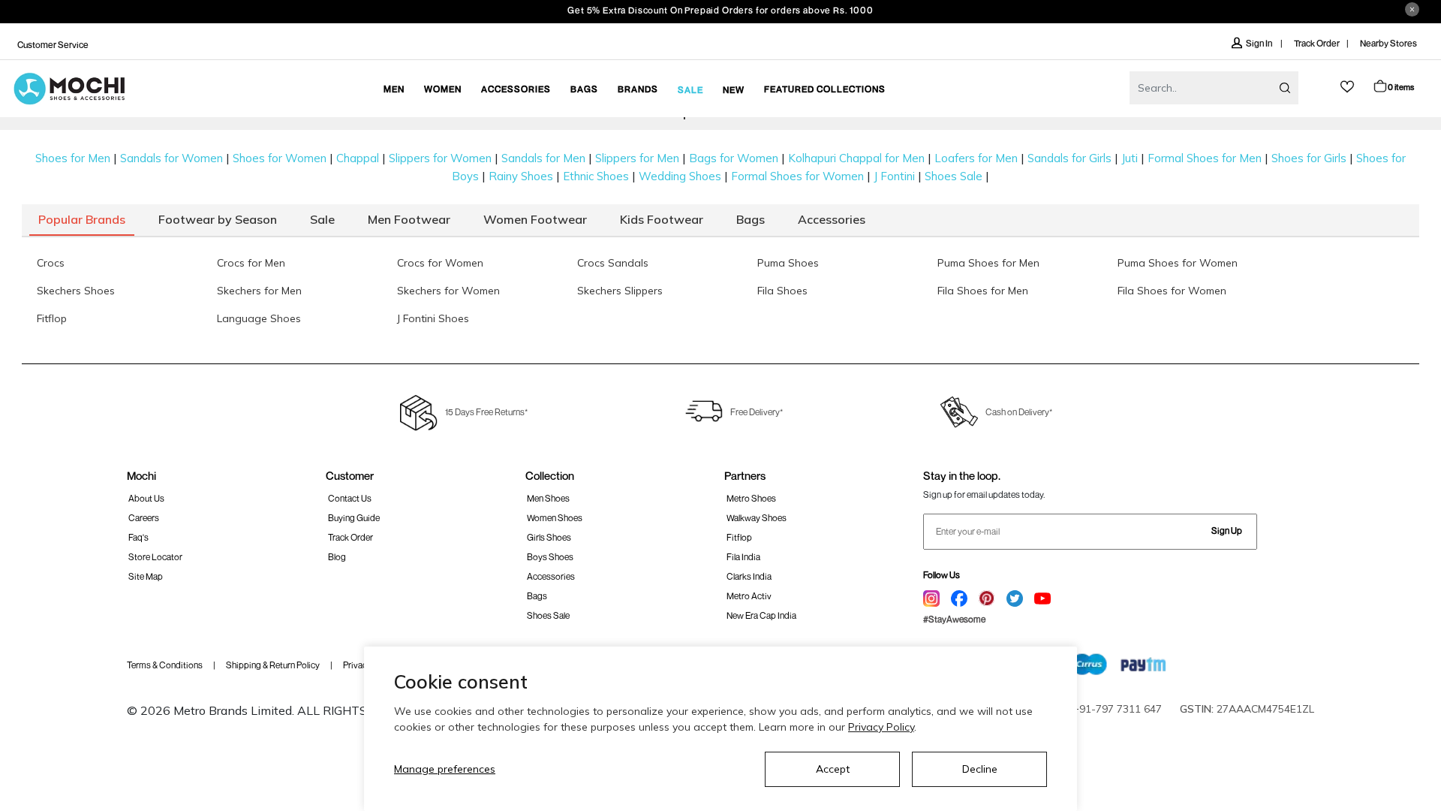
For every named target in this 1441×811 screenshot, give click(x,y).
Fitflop (739, 537)
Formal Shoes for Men (1205, 158)
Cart (1401, 87)
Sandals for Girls (1069, 158)
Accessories (551, 576)
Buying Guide (354, 517)
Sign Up (1226, 530)
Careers (143, 517)
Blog (337, 556)
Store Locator (155, 556)
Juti (1129, 158)
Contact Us (350, 498)
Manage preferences (444, 769)
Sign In (1260, 43)
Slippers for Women (440, 158)
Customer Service (53, 44)
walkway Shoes (757, 517)
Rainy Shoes (521, 176)
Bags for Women (733, 158)
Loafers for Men (976, 158)
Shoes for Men (72, 158)
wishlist (1347, 86)
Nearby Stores (1388, 43)
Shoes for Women (279, 158)
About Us (146, 498)
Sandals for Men (543, 158)
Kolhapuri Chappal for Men (856, 158)
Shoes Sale (953, 176)
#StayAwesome (954, 619)
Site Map (145, 576)
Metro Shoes (751, 498)
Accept (833, 769)
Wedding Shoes (680, 176)
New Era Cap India (761, 615)
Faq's (138, 537)
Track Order (1317, 43)
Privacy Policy (881, 727)
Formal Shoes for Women (797, 176)
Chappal (357, 158)
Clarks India (749, 576)
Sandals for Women (171, 158)
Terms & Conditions (165, 665)
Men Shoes (548, 498)
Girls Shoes (549, 537)
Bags (537, 595)
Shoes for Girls (1308, 158)
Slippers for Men (637, 158)
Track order (350, 537)
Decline (979, 769)
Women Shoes (554, 517)
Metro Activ (749, 595)
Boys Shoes (550, 556)
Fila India (743, 556)
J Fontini (894, 176)
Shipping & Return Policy (273, 665)
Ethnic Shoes (596, 176)
